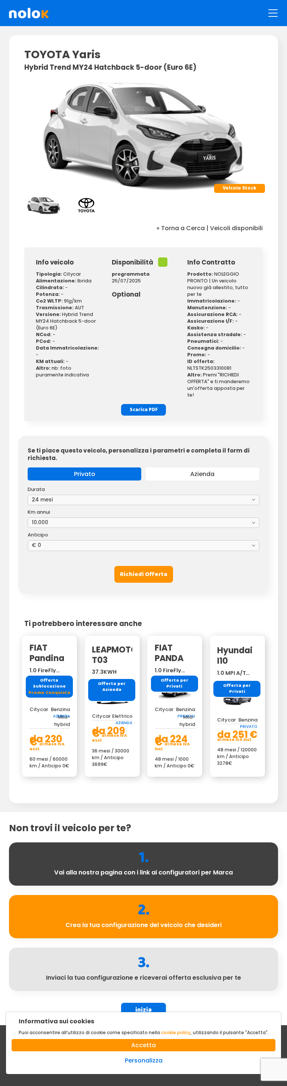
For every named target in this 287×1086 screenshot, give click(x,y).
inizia (143, 1010)
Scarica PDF (144, 410)
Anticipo (38, 535)
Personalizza (144, 1060)
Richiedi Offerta (143, 574)
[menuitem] (43, 205)
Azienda (202, 474)
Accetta (143, 1045)
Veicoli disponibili (236, 228)
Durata (36, 489)
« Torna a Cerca (181, 228)
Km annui (39, 512)
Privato (84, 474)
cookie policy (176, 1032)
